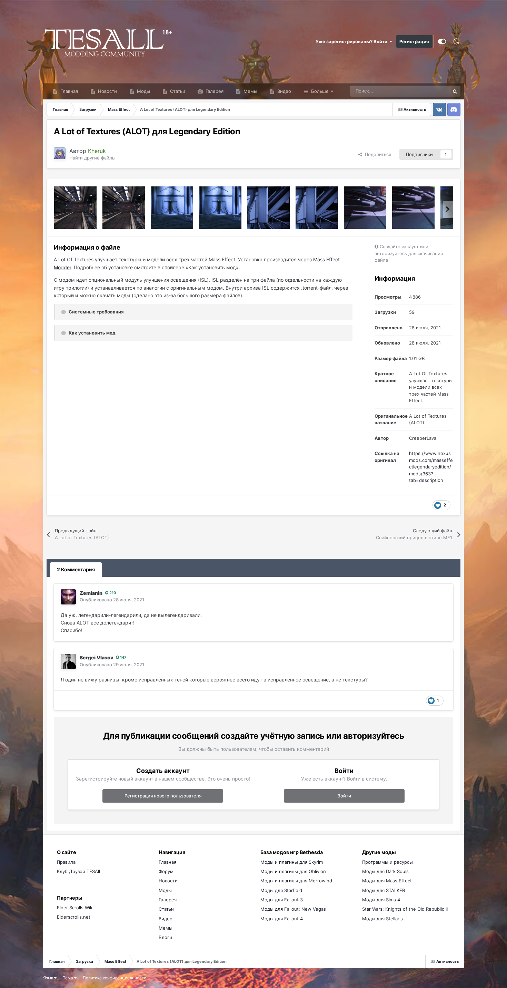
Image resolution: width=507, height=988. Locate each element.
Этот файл (430, 91)
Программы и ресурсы (387, 862)
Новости (107, 91)
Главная (68, 91)
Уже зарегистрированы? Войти (352, 41)
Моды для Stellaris (382, 918)
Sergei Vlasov (96, 657)
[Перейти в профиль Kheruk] (60, 153)
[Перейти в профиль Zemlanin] (68, 596)
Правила (66, 862)
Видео (283, 91)
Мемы (249, 91)
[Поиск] (454, 91)
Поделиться (376, 154)
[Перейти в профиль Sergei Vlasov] (68, 661)
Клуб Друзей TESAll (78, 871)
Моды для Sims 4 (381, 899)
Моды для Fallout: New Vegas (293, 909)
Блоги (165, 937)
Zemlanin (91, 593)
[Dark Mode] (456, 41)
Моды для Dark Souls (385, 871)
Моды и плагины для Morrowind (296, 880)
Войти (344, 795)
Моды (143, 91)
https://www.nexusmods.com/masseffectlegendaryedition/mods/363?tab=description (431, 467)
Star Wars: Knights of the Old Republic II (405, 909)
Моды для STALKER (383, 890)
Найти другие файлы (92, 158)
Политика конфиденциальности (114, 977)
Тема (68, 977)
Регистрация (414, 41)
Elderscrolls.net (73, 917)
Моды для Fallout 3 (281, 899)
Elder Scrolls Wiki (75, 907)
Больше (320, 91)
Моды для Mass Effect (387, 880)
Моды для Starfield (281, 890)
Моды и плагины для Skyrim (291, 862)
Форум (166, 871)
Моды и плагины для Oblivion (293, 871)
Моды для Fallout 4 (281, 918)
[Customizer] (442, 41)
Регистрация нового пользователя (163, 795)
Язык (48, 977)
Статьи (177, 91)
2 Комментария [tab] (76, 569)
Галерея (213, 91)
